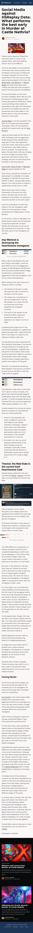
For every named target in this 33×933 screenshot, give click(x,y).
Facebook (15, 926)
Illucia (14, 476)
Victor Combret (10, 37)
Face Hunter (6, 167)
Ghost (26, 926)
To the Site (17, 3)
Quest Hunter (16, 167)
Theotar (20, 476)
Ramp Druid (6, 82)
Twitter (4, 829)
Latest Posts (8, 926)
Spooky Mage (7, 121)
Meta (30, 3)
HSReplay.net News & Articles (14, 924)
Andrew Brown (9, 917)
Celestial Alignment (12, 767)
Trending (24, 3)
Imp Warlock (16, 82)
